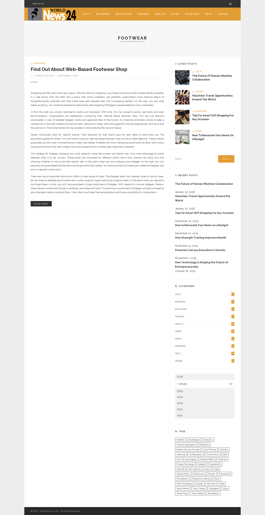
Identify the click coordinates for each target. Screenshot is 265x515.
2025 (180, 391)
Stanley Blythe (45, 76)
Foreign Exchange (185, 464)
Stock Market (182, 488)
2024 (180, 397)
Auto (87, 14)
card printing (209, 449)
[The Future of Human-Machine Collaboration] (182, 77)
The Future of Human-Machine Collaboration (204, 183)
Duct (178, 459)
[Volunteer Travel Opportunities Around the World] (182, 97)
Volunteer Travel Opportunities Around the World (202, 198)
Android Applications (186, 444)
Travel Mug (181, 493)
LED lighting (194, 469)
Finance (143, 14)
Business (103, 14)
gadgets (202, 464)
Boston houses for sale (188, 449)
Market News (183, 474)
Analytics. (208, 439)
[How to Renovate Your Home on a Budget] (182, 136)
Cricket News (212, 454)
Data (225, 454)
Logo (216, 469)
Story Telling (199, 488)
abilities (180, 439)
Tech (209, 14)
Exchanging (190, 459)
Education (124, 14)
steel (221, 483)
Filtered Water (207, 459)
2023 (180, 403)
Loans (207, 469)
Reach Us (38, 4)
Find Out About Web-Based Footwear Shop (79, 69)
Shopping (192, 14)
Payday (211, 474)
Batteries (204, 444)
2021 (179, 415)
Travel (223, 14)
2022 (180, 409)
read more (41, 204)
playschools (225, 474)
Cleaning (180, 454)
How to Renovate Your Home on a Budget (201, 225)
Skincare (211, 483)
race (217, 478)
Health (160, 14)
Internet (180, 469)
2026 (180, 376)
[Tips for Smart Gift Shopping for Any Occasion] (182, 116)
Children (224, 449)
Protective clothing (201, 478)
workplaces (213, 493)
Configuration (195, 454)
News (204, 338)
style (225, 488)
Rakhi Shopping (184, 483)
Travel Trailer (197, 493)
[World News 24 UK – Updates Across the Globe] (52, 13)
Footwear (222, 459)
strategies (214, 488)
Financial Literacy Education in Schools (200, 250)
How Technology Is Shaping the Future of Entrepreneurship (201, 264)
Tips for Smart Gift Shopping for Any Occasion (204, 212)
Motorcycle (199, 474)
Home (175, 14)
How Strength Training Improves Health (200, 237)
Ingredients (215, 464)
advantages (194, 439)
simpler (199, 483)
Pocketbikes (182, 478)
